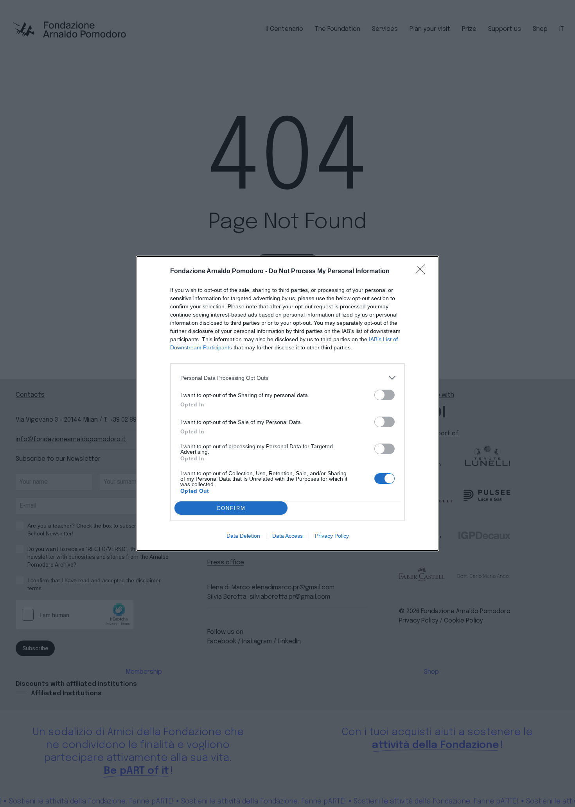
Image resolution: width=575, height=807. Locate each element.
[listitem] (287, 378)
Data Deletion (243, 536)
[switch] (384, 395)
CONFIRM (231, 508)
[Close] (422, 271)
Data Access (287, 536)
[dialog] (287, 403)
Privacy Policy (332, 536)
